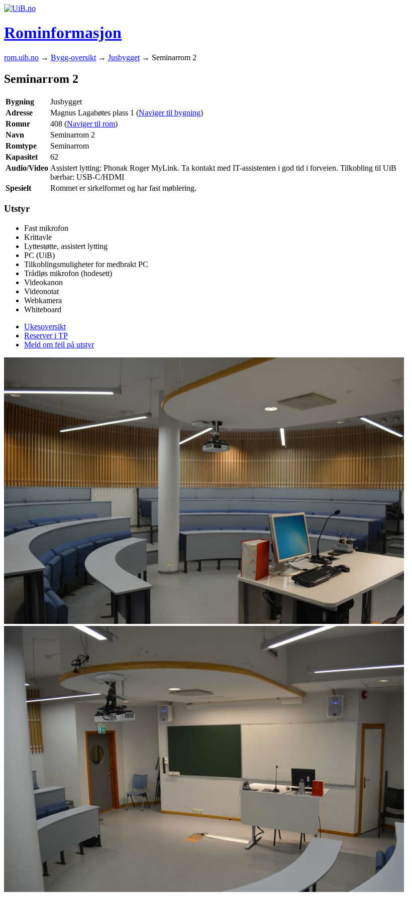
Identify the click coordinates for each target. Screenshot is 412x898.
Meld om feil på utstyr (59, 344)
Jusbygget (124, 57)
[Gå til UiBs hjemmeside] (20, 8)
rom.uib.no (21, 57)
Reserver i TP (46, 335)
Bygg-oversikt (73, 57)
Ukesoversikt (45, 326)
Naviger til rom (91, 123)
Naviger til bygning (169, 112)
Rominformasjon (63, 33)
